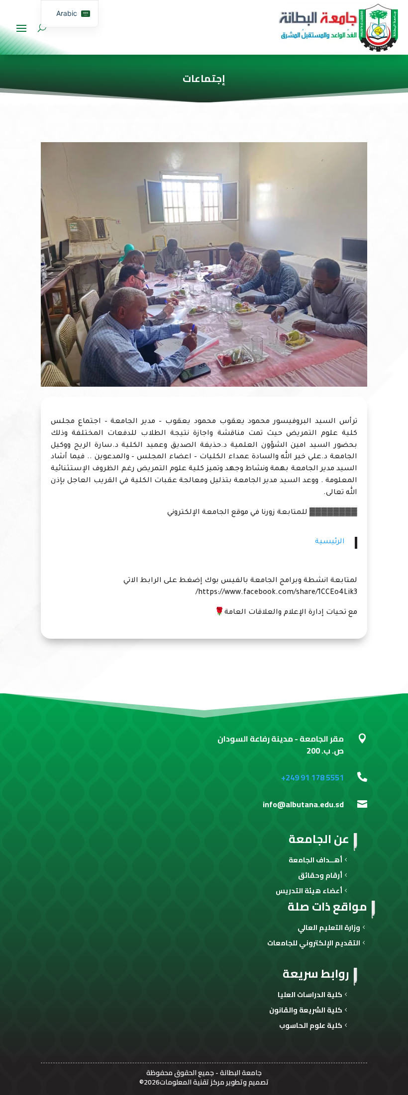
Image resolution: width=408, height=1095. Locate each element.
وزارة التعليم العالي (329, 929)
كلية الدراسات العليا (310, 996)
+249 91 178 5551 (312, 777)
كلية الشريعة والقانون (305, 1011)
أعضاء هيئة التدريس (309, 892)
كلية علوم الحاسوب (310, 1026)
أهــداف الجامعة (315, 861)
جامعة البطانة (241, 1072)
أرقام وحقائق (320, 876)
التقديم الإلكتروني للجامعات (313, 944)
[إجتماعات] (204, 385)
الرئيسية (330, 542)
